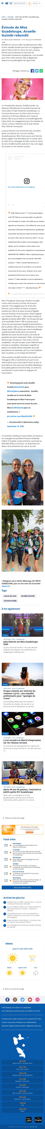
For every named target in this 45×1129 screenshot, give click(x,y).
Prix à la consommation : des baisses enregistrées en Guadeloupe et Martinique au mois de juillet (26, 867)
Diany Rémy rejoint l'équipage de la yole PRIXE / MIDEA (26, 860)
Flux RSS (37, 1011)
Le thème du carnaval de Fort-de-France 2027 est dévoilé (26, 874)
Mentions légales (8, 1026)
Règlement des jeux (34, 1026)
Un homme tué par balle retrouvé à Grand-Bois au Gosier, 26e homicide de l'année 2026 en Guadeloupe (27, 853)
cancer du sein (10, 596)
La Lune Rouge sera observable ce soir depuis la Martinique (25, 846)
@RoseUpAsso (13, 391)
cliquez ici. (6, 586)
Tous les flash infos (22, 887)
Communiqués (19, 1011)
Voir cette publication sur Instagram (21, 187)
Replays (9, 1007)
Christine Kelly (10, 601)
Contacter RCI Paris (34, 1019)
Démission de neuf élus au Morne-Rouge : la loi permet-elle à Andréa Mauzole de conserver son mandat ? (27, 881)
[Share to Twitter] (37, 71)
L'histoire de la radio (9, 1019)
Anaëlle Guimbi (38, 294)
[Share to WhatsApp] (41, 71)
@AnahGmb (19, 387)
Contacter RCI (22, 1019)
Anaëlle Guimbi (28, 596)
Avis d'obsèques (8, 1011)
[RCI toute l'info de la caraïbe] (7, 3)
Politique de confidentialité (26, 1022)
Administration (20, 1026)
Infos (3, 1007)
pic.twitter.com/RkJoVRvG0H (19, 416)
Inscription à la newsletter (21, 1007)
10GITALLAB (33, 1127)
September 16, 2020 (15, 426)
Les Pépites (29, 1011)
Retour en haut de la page (14, 818)
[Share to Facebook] (32, 71)
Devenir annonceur (9, 1022)
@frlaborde (18, 408)
